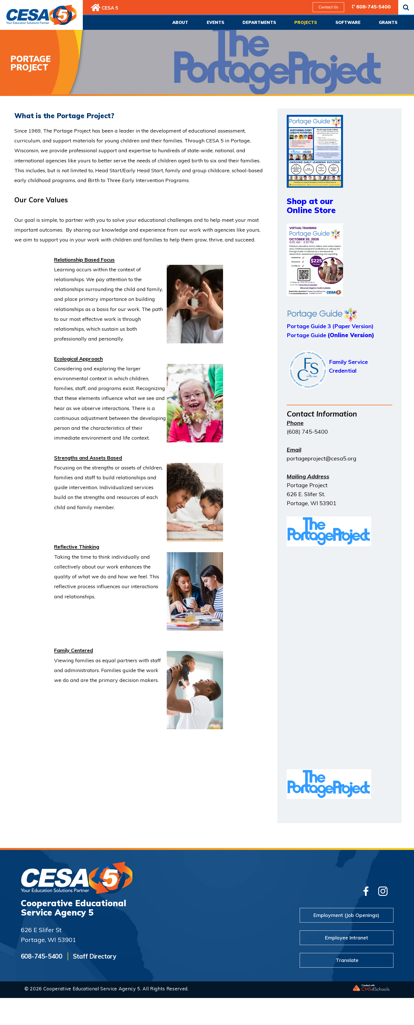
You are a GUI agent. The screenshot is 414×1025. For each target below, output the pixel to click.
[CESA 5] (95, 7)
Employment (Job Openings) (346, 915)
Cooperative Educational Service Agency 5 (73, 907)
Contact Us (328, 7)
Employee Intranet (346, 937)
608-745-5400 (373, 6)
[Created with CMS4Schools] (371, 989)
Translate (347, 960)
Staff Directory (94, 956)
